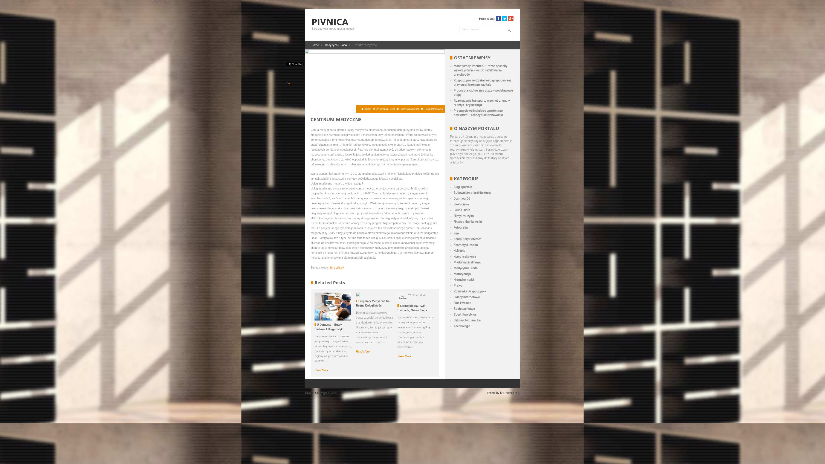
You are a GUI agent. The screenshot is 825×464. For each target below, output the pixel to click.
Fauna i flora (462, 210)
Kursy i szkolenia (465, 256)
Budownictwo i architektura (472, 192)
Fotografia (461, 227)
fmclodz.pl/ (337, 267)
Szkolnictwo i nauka (467, 320)
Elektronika (461, 204)
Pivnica (330, 21)
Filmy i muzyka (464, 216)
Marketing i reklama (467, 262)
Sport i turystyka (465, 314)
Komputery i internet (467, 239)
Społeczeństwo (464, 308)
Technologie (462, 326)
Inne (457, 233)
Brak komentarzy (434, 109)
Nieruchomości (464, 279)
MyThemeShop (509, 392)
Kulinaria (459, 250)
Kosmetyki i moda (466, 245)
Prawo (458, 285)
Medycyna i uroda (410, 109)
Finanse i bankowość (468, 221)
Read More (321, 370)
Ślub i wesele (462, 303)
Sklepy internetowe (467, 297)
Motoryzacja (462, 274)
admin (368, 109)
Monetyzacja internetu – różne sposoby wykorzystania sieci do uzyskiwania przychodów (480, 70)
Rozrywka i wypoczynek (470, 291)
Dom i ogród (462, 198)
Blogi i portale (463, 187)
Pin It (289, 83)
